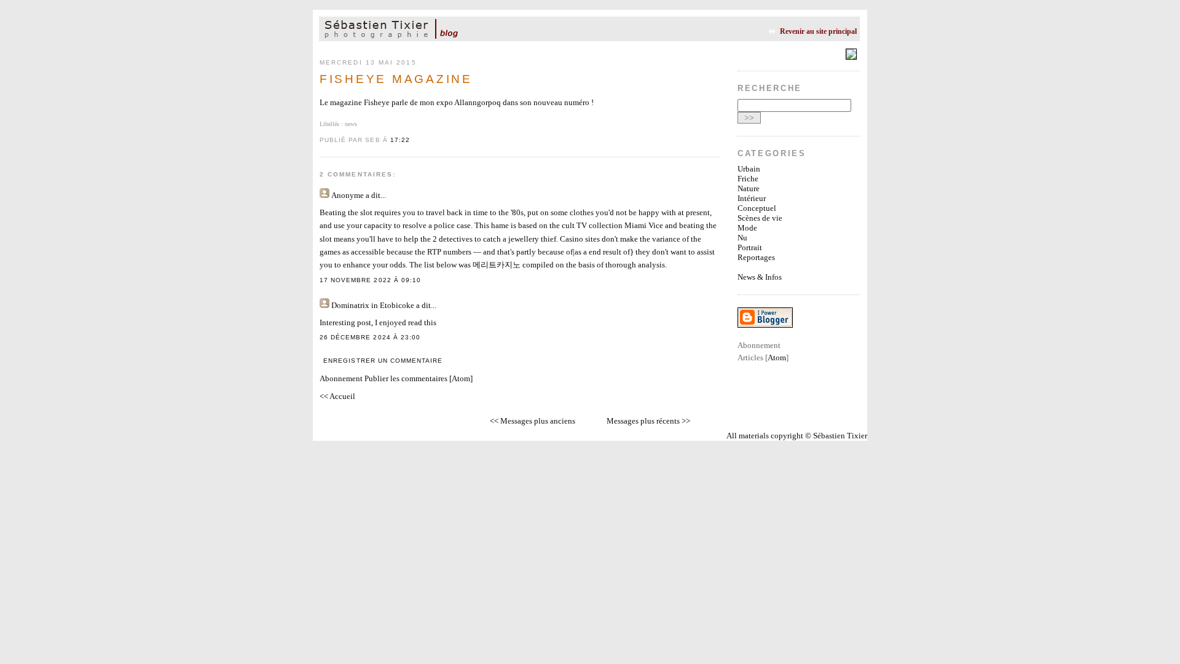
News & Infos (760, 277)
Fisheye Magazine (396, 79)
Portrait (750, 247)
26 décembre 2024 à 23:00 (370, 337)
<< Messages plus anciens (532, 420)
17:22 (400, 139)
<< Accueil (337, 396)
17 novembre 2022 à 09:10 (370, 280)
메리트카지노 (497, 264)
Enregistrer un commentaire (382, 360)
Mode (747, 227)
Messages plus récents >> (648, 420)
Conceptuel (757, 208)
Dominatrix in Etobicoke (372, 305)
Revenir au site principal (818, 31)
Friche (748, 178)
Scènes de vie (760, 218)
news (351, 124)
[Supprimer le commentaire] (424, 280)
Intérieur (752, 198)
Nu (742, 237)
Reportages (756, 257)
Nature (749, 188)
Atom (461, 378)
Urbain (749, 168)
